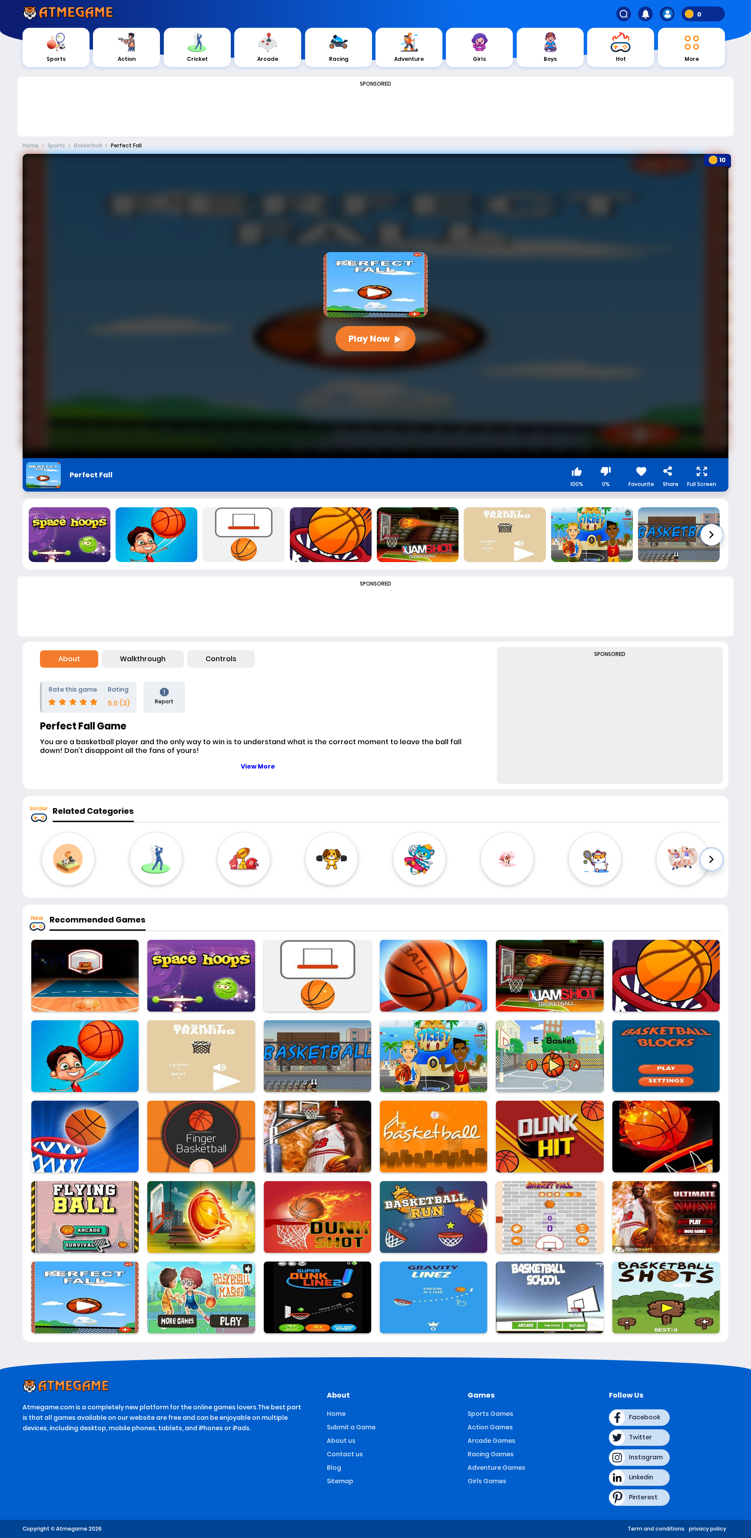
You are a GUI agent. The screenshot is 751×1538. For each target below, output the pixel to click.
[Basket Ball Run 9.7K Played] (433, 1217)
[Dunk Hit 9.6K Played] (549, 1136)
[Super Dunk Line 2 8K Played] (317, 1297)
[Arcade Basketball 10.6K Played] (433, 976)
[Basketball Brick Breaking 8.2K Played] (666, 1056)
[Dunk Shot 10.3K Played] (317, 1217)
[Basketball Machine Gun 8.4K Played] (201, 1217)
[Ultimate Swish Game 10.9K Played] (317, 1136)
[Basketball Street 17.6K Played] (549, 976)
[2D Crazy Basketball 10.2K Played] (666, 1136)
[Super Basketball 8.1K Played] (433, 1136)
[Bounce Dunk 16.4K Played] (666, 976)
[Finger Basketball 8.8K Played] (201, 1136)
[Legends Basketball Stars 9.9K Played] (85, 976)
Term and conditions (656, 1528)
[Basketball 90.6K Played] (317, 1056)
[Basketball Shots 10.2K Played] (666, 1297)
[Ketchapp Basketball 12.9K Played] (317, 976)
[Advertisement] (375, 109)
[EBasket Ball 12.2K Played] (549, 1056)
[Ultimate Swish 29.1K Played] (666, 1217)
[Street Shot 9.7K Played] (433, 1056)
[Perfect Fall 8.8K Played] (85, 1297)
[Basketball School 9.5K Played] (549, 1297)
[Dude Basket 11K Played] (85, 1056)
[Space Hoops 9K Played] (201, 976)
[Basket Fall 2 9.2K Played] (549, 1217)
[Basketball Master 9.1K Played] (201, 1297)
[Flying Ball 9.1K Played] (85, 1217)
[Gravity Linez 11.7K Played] (433, 1297)
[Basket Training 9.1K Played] (201, 1056)
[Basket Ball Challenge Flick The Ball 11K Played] (85, 1136)
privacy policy (707, 1528)
